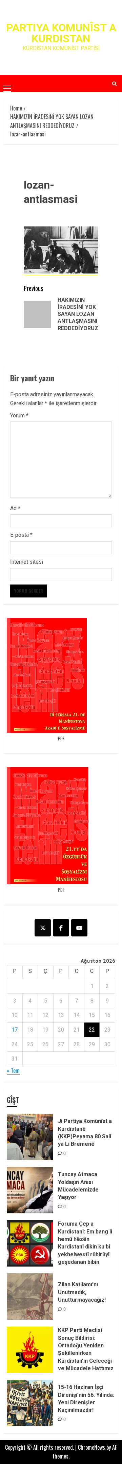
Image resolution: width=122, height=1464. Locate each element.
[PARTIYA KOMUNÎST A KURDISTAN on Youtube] (79, 927)
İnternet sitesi (26, 562)
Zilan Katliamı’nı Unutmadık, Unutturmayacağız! (82, 1292)
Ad (15, 508)
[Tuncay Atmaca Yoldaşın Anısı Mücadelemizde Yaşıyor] (30, 1190)
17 (15, 1029)
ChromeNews (91, 1447)
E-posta (21, 535)
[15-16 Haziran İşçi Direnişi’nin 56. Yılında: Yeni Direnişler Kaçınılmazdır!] (30, 1403)
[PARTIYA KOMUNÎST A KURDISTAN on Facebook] (61, 927)
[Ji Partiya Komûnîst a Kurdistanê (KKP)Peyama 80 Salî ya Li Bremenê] (30, 1137)
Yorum (19, 415)
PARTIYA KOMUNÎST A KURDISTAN (61, 33)
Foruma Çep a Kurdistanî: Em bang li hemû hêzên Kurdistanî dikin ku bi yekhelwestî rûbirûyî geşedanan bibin (85, 1243)
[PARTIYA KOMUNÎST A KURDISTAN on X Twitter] (43, 927)
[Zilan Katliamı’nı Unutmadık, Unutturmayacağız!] (30, 1296)
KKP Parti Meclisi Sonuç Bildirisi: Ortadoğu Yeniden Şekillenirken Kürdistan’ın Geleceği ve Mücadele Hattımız (86, 1349)
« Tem (13, 1070)
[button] (7, 83)
